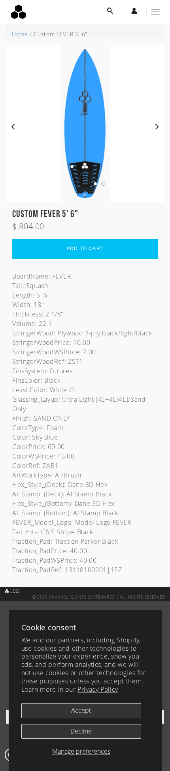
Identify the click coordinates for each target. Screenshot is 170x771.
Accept (81, 710)
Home (20, 34)
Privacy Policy (97, 689)
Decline (81, 731)
